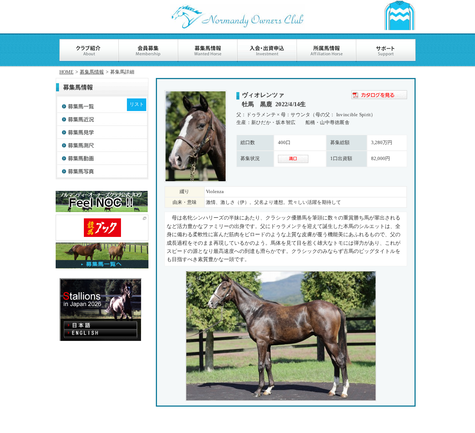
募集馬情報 (92, 72)
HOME (66, 72)
